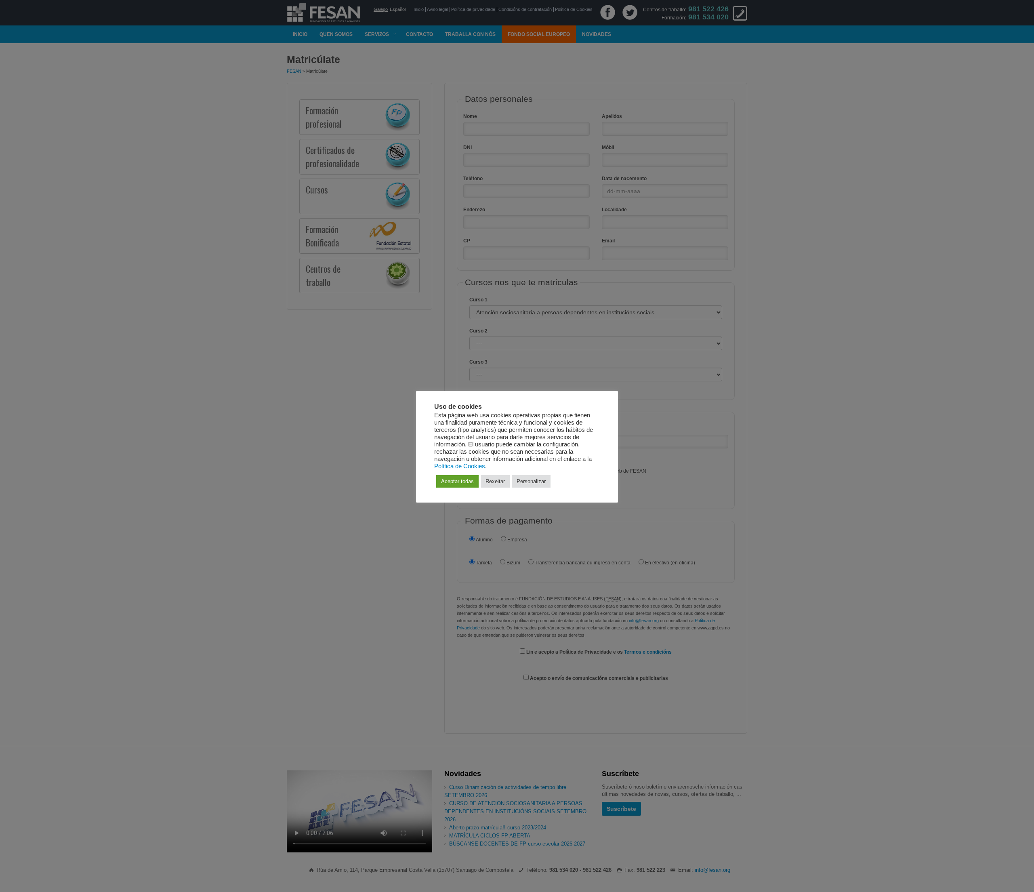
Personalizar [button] (531, 481)
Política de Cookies (459, 466)
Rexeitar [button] (495, 481)
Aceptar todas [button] (457, 481)
